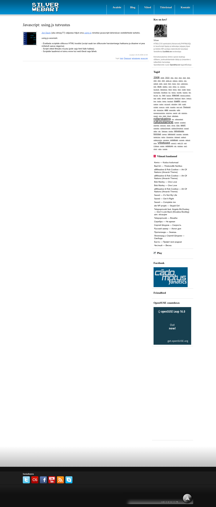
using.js (87, 33)
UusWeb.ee (167, 52)
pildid (166, 110)
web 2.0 (180, 143)
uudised (183, 137)
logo (155, 101)
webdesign (169, 146)
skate (168, 125)
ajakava (175, 81)
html (121, 58)
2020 (155, 81)
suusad (186, 128)
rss (173, 119)
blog (169, 84)
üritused (177, 137)
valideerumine (158, 140)
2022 (159, 81)
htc (160, 95)
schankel (182, 122)
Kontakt (185, 7)
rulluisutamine (163, 122)
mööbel (156, 107)
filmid (170, 89)
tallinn (155, 131)
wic (175, 146)
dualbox (165, 86)
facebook (156, 89)
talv (159, 131)
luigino (164, 101)
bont (178, 84)
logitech (188, 98)
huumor (168, 95)
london (159, 101)
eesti (170, 86)
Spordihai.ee (175, 65)
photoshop (160, 110)
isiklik (159, 98)
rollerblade (175, 116)
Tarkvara (164, 131)
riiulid (164, 116)
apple (160, 84)
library (183, 98)
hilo (190, 92)
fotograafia (157, 92)
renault (156, 116)
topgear (164, 134)
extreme (182, 86)
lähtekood (177, 98)
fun (169, 92)
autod (165, 84)
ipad (155, 98)
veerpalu (181, 140)
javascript (144, 58)
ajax (185, 81)
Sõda (177, 125)
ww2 (185, 146)
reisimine (184, 113)
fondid (184, 89)
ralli (179, 113)
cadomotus (184, 84)
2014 (180, 78)
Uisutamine (169, 137)
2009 (162, 78)
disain (159, 86)
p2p (155, 110)
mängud (183, 101)
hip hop (156, 95)
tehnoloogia (136, 58)
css (155, 86)
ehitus (174, 86)
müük (167, 107)
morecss (161, 107)
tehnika (171, 131)
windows (180, 146)
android (156, 84)
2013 (176, 78)
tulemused (171, 134)
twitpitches (157, 137)
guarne (185, 92)
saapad (176, 122)
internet (175, 95)
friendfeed (164, 92)
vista (155, 143)
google (179, 92)
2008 (156, 77)
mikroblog (174, 104)
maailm (177, 101)
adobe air (168, 81)
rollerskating (162, 118)
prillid (178, 110)
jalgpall (164, 98)
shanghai (156, 125)
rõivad (169, 116)
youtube (165, 149)
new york (179, 107)
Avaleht (117, 7)
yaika (159, 149)
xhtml (155, 149)
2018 (188, 78)
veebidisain (174, 140)
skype (173, 125)
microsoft (167, 104)
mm (179, 104)
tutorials (185, 134)
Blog (132, 7)
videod (187, 140)
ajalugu (181, 81)
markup (156, 104)
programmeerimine (159, 113)
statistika (156, 128)
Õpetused (127, 58)
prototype (169, 113)
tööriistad (157, 134)
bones (174, 84)
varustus (166, 140)
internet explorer (185, 95)
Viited (147, 7)
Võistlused (164, 142)
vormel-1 (173, 143)
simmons (163, 125)
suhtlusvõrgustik (165, 128)
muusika (172, 107)
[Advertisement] (86, 81)
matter (161, 104)
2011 (172, 78)
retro (160, 116)
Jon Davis (46, 33)
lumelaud (170, 101)
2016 (184, 78)
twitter (163, 137)
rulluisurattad (179, 119)
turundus (179, 134)
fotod (188, 89)
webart (162, 146)
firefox (175, 89)
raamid (175, 113)
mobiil (184, 104)
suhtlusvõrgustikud (177, 128)
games (173, 92)
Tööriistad (166, 7)
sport (183, 125)
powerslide (172, 110)
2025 (163, 81)
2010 (167, 78)
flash (179, 89)
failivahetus (163, 89)
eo (178, 86)
